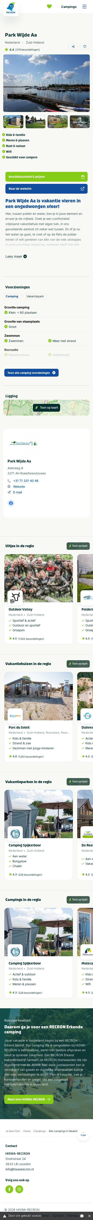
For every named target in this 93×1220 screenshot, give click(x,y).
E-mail (17, 492)
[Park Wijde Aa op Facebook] (11, 503)
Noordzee (52, 732)
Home (26, 1131)
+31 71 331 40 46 (25, 480)
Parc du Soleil (19, 727)
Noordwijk (68, 732)
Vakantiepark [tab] (35, 296)
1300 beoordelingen (31, 638)
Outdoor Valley (20, 609)
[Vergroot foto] (13, 121)
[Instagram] (19, 1189)
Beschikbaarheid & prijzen (27, 177)
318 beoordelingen (27, 49)
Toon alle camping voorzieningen (29, 373)
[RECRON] (10, 8)
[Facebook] (9, 1189)
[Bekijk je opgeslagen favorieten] (50, 6)
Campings (69, 6)
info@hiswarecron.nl (19, 1169)
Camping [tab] (12, 296)
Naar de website (20, 189)
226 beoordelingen (30, 874)
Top (83, 1135)
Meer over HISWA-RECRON (26, 1099)
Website (19, 486)
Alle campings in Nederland (65, 1131)
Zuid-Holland (35, 614)
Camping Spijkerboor (25, 845)
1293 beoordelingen (31, 756)
